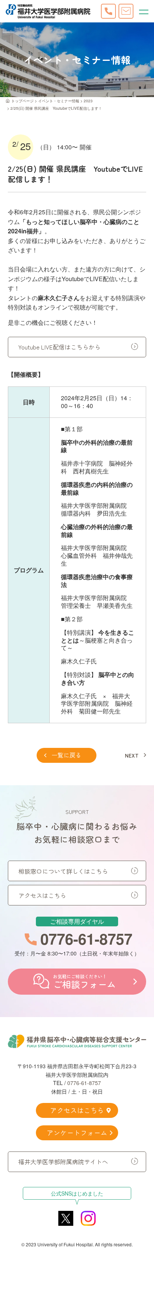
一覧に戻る (66, 754)
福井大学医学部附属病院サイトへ (63, 1161)
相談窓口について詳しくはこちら (63, 871)
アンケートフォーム (77, 1132)
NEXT (132, 755)
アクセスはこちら (42, 895)
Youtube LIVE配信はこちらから (59, 346)
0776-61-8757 (84, 1083)
